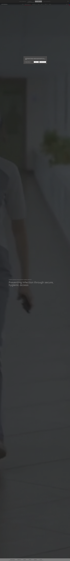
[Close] (46, 57)
